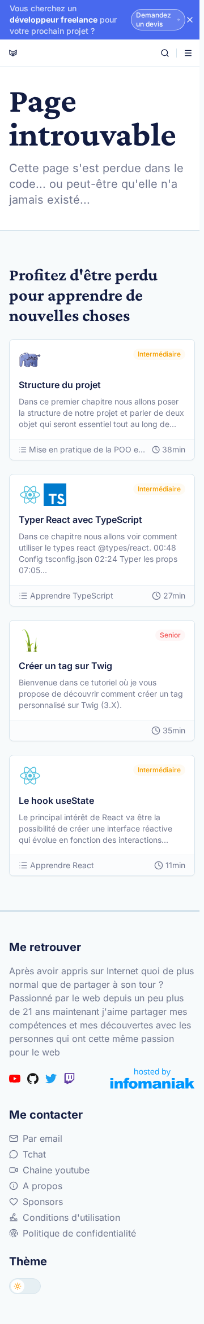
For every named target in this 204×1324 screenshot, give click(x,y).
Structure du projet (60, 384)
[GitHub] (33, 1078)
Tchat (34, 1154)
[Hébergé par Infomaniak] (152, 1078)
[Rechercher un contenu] (165, 53)
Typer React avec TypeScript (80, 519)
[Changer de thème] (25, 1286)
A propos (42, 1185)
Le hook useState (56, 800)
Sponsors (43, 1201)
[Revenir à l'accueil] (13, 53)
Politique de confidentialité (79, 1233)
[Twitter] (51, 1078)
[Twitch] (69, 1078)
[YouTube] (14, 1078)
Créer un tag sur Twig (65, 665)
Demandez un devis (153, 19)
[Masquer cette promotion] (189, 19)
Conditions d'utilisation (71, 1217)
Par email (42, 1138)
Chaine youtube (56, 1170)
